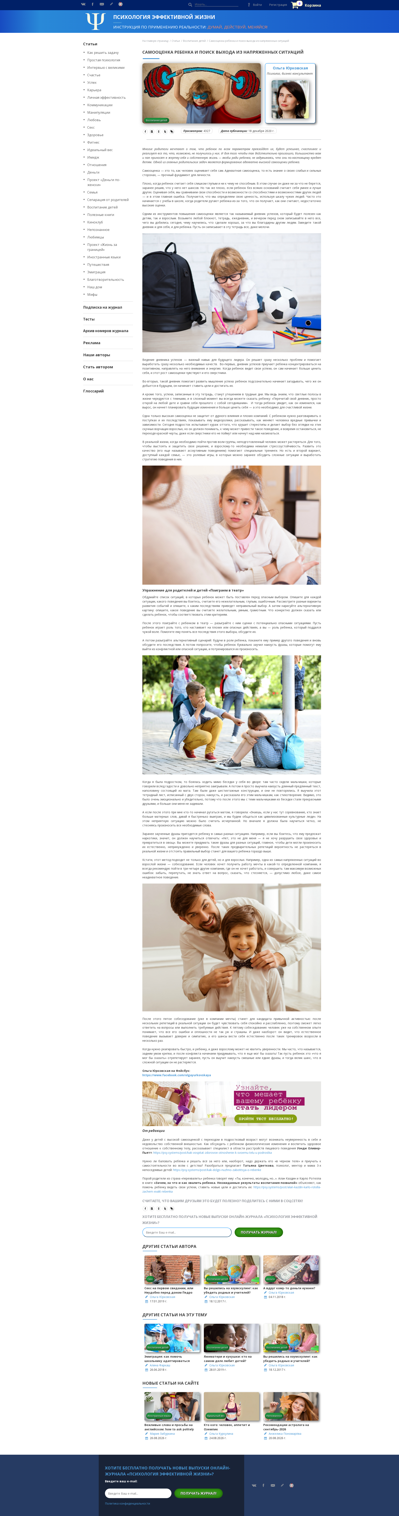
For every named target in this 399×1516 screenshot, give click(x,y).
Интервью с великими (105, 67)
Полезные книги (100, 214)
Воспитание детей (102, 207)
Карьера (94, 90)
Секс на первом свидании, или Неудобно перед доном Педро (168, 1290)
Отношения (96, 165)
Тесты (89, 319)
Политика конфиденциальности (127, 1503)
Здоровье (95, 135)
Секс (91, 127)
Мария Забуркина (162, 1434)
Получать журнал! (259, 1232)
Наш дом (94, 287)
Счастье (93, 75)
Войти (257, 5)
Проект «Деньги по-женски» (103, 182)
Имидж (93, 157)
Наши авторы (96, 354)
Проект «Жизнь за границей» (102, 247)
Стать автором (98, 366)
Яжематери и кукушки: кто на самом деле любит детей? (228, 1359)
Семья (92, 192)
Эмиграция (96, 272)
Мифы (92, 294)
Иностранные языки (104, 257)
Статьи (90, 43)
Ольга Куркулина (221, 1434)
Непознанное (98, 229)
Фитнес (93, 142)
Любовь (94, 120)
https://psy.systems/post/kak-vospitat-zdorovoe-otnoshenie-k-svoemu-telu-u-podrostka (212, 1153)
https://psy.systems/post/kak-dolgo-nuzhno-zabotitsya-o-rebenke (217, 1170)
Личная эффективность (106, 97)
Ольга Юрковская (290, 67)
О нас (88, 378)
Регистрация (278, 5)
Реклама (91, 342)
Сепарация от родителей (108, 199)
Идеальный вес (100, 150)
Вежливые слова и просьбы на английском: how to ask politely (169, 1427)
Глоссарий (93, 390)
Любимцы (95, 237)
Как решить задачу (103, 52)
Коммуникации (99, 105)
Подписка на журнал (102, 307)
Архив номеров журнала (105, 330)
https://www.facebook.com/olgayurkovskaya (176, 1075)
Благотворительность (105, 279)
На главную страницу (155, 41)
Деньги (93, 172)
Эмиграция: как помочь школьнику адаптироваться (167, 1359)
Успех (91, 82)
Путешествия (98, 264)
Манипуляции (98, 112)
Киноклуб (95, 222)
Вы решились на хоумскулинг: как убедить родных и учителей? (231, 1290)
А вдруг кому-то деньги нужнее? (289, 1288)
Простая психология (103, 60)
